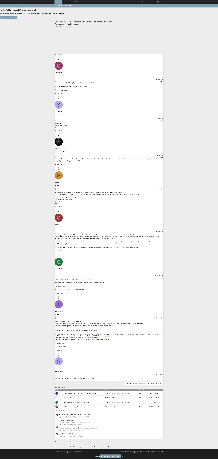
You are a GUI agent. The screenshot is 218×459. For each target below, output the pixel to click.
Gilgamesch (59, 26)
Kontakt (122, 452)
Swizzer (57, 182)
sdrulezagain (59, 111)
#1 (59, 59)
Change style (68, 452)
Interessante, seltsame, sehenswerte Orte (117, 407)
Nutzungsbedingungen (132, 452)
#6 (59, 256)
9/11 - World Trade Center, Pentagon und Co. (118, 393)
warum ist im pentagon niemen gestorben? (76, 402)
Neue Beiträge (58, 5)
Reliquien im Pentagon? (71, 407)
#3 (59, 135)
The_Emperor (59, 311)
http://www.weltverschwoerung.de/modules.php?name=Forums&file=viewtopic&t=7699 (81, 282)
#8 (59, 355)
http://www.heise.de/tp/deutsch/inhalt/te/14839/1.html (71, 290)
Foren (58, 2)
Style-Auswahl (59, 452)
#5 (59, 211)
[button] (70, 2)
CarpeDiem (58, 268)
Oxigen (57, 224)
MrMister (58, 148)
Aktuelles (66, 2)
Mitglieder (76, 2)
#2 (59, 98)
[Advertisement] (109, 41)
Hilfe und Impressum (154, 452)
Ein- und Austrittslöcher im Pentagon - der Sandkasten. (80, 393)
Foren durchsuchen (69, 5)
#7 (59, 298)
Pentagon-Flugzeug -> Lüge (72, 398)
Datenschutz (143, 452)
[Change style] (155, 1)
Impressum (87, 2)
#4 (59, 169)
